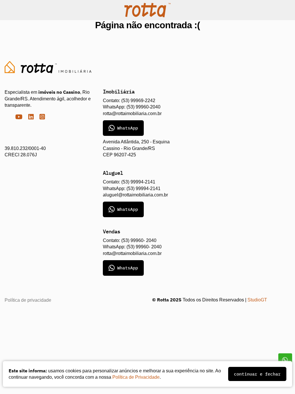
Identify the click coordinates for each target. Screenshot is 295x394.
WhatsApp (127, 128)
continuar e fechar (257, 374)
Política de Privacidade (144, 377)
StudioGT (257, 300)
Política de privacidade (28, 300)
